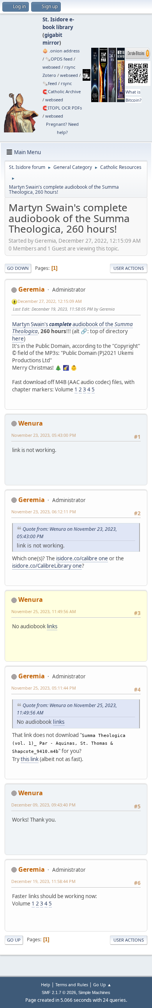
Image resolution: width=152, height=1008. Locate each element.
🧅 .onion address (61, 51)
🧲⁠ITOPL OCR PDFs (62, 108)
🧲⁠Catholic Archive (61, 91)
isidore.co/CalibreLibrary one (47, 565)
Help (45, 984)
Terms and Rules (71, 984)
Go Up (14, 940)
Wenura (30, 423)
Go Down (18, 268)
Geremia (31, 289)
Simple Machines (94, 992)
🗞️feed (49, 83)
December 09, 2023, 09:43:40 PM (43, 805)
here (18, 338)
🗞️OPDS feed (58, 59)
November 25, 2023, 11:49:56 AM (43, 611)
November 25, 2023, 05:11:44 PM (43, 688)
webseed (51, 67)
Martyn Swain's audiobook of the (72, 328)
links (52, 626)
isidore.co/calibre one (82, 558)
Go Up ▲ (102, 984)
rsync (69, 67)
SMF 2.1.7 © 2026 (59, 992)
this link (30, 759)
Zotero (49, 75)
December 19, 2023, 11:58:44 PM (43, 881)
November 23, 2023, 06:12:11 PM (43, 511)
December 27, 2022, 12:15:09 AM (50, 301)
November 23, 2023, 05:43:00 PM (43, 435)
